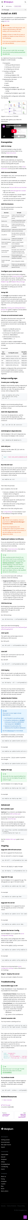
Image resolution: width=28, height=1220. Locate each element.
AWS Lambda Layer (15, 814)
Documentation (5, 1142)
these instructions (11, 153)
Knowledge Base (5, 1164)
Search (3, 1147)
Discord (3, 1157)
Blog (2, 1186)
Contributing (4, 1166)
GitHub (3, 1162)
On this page (5, 10)
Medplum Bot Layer (11, 839)
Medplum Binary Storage (18, 282)
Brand (2, 1188)
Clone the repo (12, 819)
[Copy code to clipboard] (25, 395)
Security (3, 1206)
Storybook (4, 1159)
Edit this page (6, 1105)
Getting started (5, 1140)
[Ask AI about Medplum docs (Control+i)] (25, 1217)
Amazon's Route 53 (17, 276)
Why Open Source (6, 1144)
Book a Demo (4, 1191)
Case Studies (4, 1154)
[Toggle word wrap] (23, 455)
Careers (3, 1184)
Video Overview (7, 1100)
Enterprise (3, 1181)
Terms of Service (11, 1206)
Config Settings (7, 512)
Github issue (10, 731)
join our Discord (10, 43)
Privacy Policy (21, 1206)
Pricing (3, 1179)
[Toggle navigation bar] (2, 2)
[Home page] (2, 6)
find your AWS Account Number (17, 187)
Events (3, 1169)
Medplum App (5, 282)
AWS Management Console (18, 190)
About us (3, 1176)
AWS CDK (6, 21)
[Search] (25, 2)
